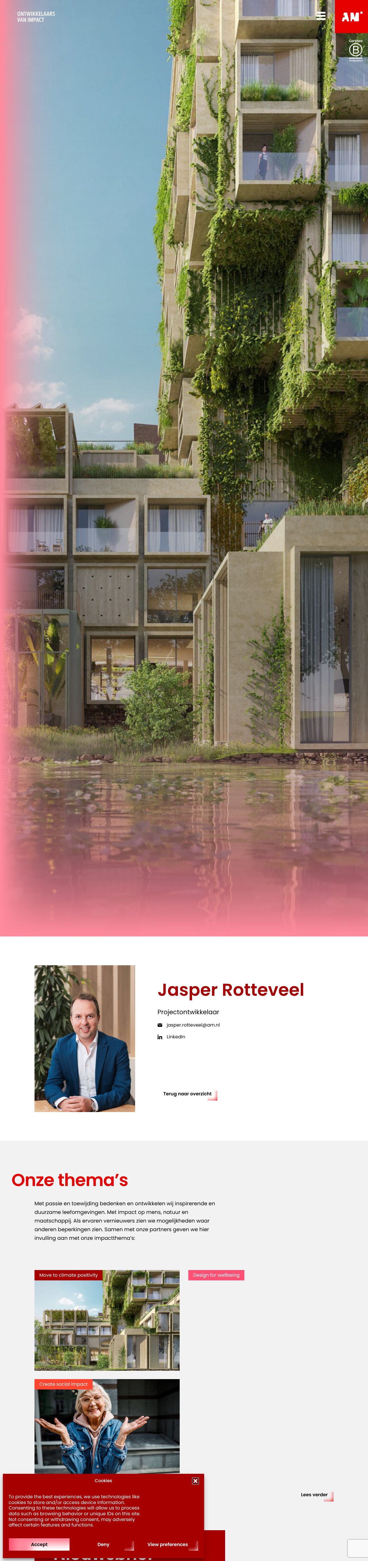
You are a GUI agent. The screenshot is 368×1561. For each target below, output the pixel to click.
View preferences (167, 1544)
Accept (39, 1544)
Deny (103, 1544)
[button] (195, 1481)
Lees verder (314, 1494)
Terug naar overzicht (187, 1093)
